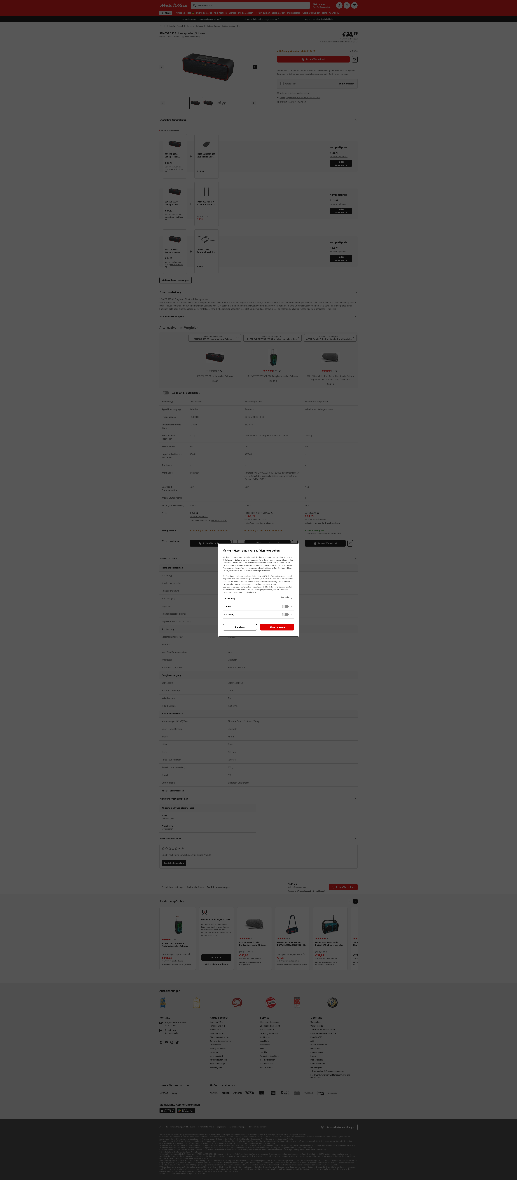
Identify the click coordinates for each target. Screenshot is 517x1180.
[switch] (285, 606)
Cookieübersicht (250, 592)
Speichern (240, 627)
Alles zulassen (277, 627)
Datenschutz (227, 592)
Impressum (238, 592)
